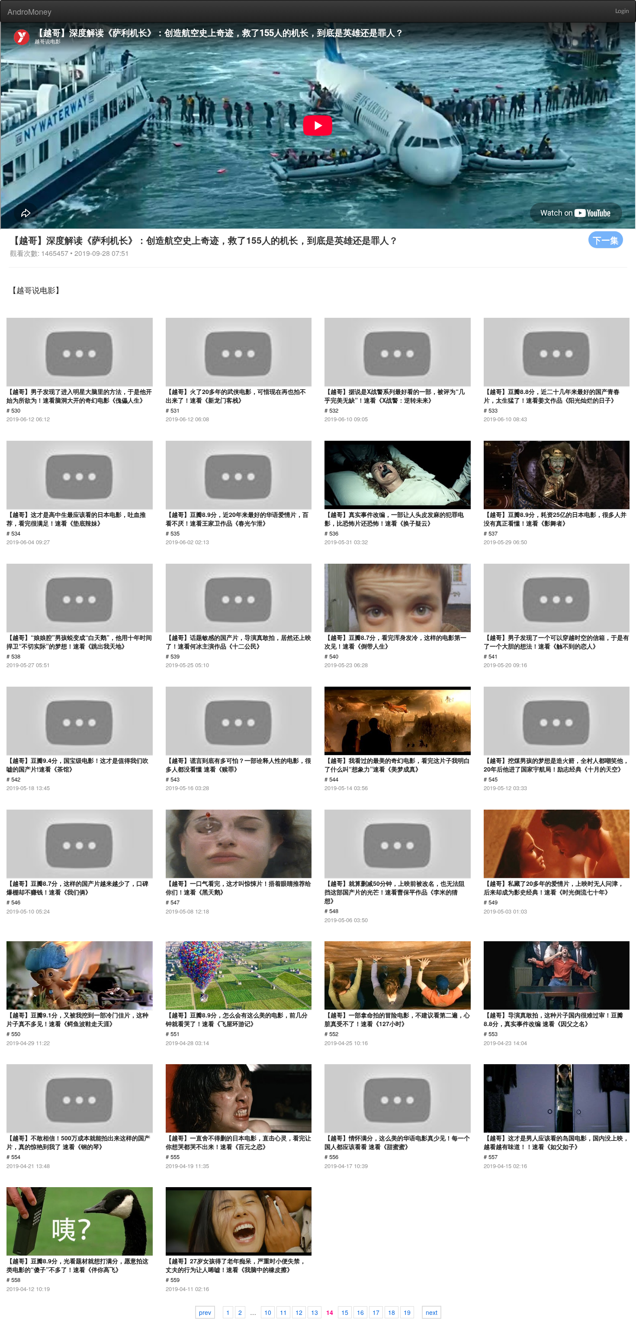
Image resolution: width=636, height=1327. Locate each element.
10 (267, 1312)
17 (376, 1312)
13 (314, 1312)
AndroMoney (29, 11)
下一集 (606, 239)
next (431, 1312)
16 (360, 1312)
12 (299, 1312)
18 (391, 1312)
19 (407, 1312)
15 (344, 1312)
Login (622, 11)
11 (283, 1312)
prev (205, 1312)
